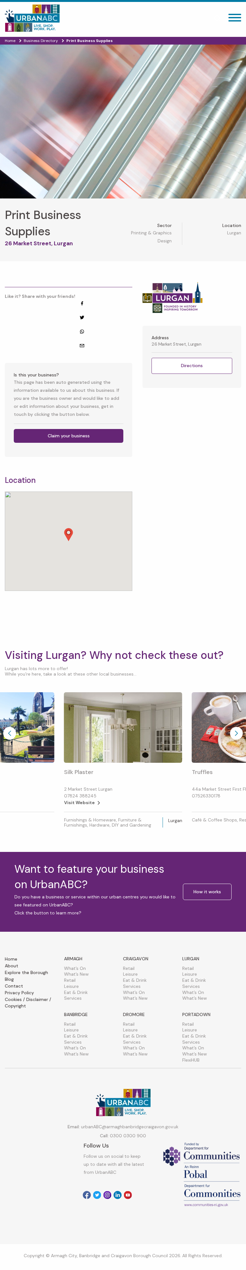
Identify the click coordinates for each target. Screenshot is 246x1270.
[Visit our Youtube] (128, 1195)
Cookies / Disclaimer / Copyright (28, 1003)
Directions (192, 365)
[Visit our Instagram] (107, 1195)
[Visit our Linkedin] (117, 1195)
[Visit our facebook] (87, 1195)
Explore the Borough (26, 972)
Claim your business (69, 436)
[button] (69, 535)
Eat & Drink (76, 992)
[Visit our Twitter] (97, 1195)
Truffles (202, 772)
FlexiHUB (191, 1060)
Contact (14, 986)
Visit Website (79, 802)
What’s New (76, 974)
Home (11, 959)
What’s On (75, 968)
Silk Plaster (79, 772)
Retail (70, 980)
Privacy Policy (19, 993)
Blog (9, 979)
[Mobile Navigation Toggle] (234, 19)
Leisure (71, 986)
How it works (207, 892)
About (11, 966)
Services (73, 998)
